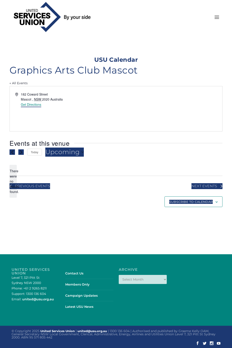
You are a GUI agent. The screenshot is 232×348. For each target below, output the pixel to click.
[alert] (13, 181)
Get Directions (31, 104)
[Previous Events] (12, 152)
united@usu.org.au (38, 299)
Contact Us (74, 273)
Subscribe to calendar (191, 202)
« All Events (19, 83)
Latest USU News (79, 307)
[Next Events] (21, 152)
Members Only (77, 284)
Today (34, 152)
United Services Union (57, 331)
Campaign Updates (81, 296)
